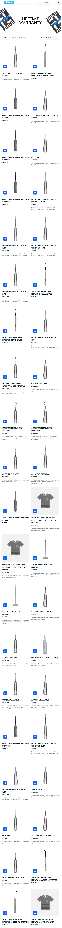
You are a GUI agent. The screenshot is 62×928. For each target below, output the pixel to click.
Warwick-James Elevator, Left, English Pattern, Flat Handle (14, 567)
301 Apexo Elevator (40, 474)
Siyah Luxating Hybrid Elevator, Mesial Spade (41, 292)
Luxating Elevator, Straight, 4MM (15, 246)
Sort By (42, 37)
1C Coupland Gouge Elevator (44, 115)
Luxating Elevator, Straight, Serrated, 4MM (44, 744)
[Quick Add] (5, 66)
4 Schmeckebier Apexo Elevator (41, 429)
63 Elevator (36, 157)
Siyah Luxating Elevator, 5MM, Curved (15, 519)
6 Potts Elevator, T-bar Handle (12, 613)
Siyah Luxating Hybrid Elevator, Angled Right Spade (15, 920)
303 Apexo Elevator (10, 700)
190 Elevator (7, 835)
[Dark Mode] (39, 2)
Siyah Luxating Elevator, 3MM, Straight (15, 200)
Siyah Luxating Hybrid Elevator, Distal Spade (12, 338)
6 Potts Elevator (39, 383)
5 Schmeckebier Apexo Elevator (12, 429)
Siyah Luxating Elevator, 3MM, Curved (15, 116)
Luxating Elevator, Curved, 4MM (14, 790)
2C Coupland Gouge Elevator (44, 658)
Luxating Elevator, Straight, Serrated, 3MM (44, 200)
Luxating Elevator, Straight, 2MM (15, 292)
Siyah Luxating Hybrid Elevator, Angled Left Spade (44, 878)
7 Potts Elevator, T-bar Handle (41, 566)
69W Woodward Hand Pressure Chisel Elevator (13, 384)
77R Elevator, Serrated (12, 73)
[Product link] (16, 62)
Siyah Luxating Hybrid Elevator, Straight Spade (42, 74)
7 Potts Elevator (9, 658)
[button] (2, 2)
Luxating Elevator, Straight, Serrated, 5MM (44, 246)
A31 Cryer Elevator (10, 474)
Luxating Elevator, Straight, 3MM (44, 338)
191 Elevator (36, 789)
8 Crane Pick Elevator (41, 612)
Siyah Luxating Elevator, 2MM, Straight (15, 158)
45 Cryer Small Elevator (42, 835)
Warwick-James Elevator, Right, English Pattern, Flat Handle (44, 520)
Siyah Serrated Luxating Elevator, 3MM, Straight (42, 920)
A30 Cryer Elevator (40, 700)
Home (3, 7)
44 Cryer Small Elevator (13, 877)
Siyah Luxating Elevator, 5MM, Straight (15, 744)
